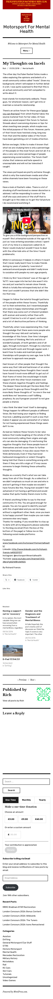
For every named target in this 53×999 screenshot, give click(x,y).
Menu (25, 51)
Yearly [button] (42, 800)
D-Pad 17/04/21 (11, 659)
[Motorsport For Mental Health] (26, 4)
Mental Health (28, 68)
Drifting (6, 939)
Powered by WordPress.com (15, 991)
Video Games (9, 980)
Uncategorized (10, 977)
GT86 (5, 946)
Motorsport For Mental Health (26, 29)
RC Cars (6, 968)
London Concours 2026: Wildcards (19, 916)
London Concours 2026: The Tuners (20, 920)
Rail (4, 964)
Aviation (7, 936)
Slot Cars (7, 971)
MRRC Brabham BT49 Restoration (19, 907)
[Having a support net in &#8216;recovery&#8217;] (14, 623)
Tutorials (7, 974)
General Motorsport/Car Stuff (17, 942)
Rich (4, 68)
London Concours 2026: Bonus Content (22, 911)
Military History (10, 958)
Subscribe (10, 887)
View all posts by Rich (13, 700)
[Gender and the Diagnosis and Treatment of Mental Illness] (36, 626)
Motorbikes (8, 961)
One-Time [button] (10, 800)
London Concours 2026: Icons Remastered (23, 924)
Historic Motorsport (12, 949)
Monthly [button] (26, 800)
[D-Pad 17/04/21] (13, 651)
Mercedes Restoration (14, 955)
